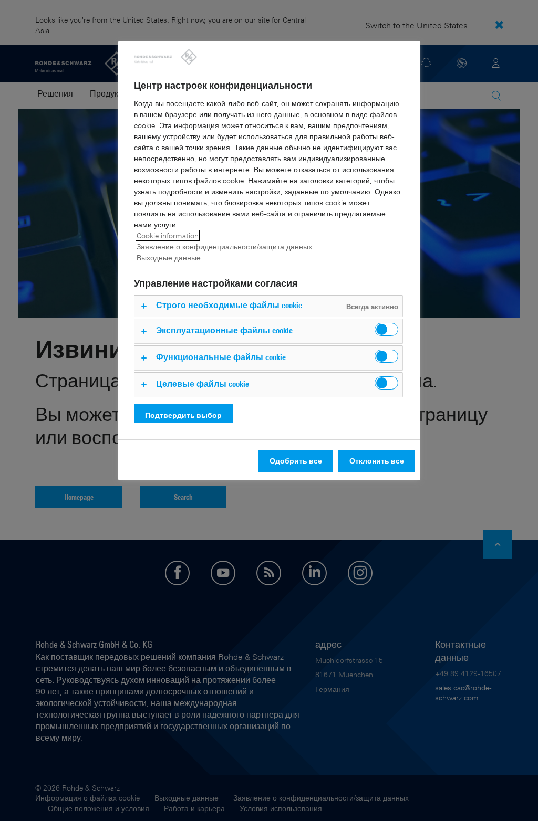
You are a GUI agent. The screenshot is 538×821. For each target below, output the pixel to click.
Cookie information (168, 235)
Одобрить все (296, 460)
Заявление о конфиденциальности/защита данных (224, 246)
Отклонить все (376, 460)
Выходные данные (169, 257)
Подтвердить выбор (183, 414)
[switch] (386, 329)
